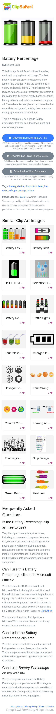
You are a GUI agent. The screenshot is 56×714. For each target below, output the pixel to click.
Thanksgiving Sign (17, 458)
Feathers (39, 493)
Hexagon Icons (15, 388)
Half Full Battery (15, 283)
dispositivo (31, 186)
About (13, 706)
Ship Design (41, 458)
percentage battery (24, 190)
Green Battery (14, 493)
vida (11, 190)
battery (12, 186)
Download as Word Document (29, 171)
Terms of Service (46, 706)
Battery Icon (41, 248)
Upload (20, 706)
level (40, 186)
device (20, 186)
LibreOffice (46, 611)
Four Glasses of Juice (19, 353)
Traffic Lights (41, 318)
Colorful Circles (15, 423)
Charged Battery (44, 353)
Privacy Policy (31, 706)
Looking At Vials (43, 423)
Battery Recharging (17, 318)
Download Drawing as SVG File (29, 138)
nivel (4, 190)
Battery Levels (14, 248)
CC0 (22, 197)
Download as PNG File (29, 156)
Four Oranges (42, 388)
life (45, 186)
